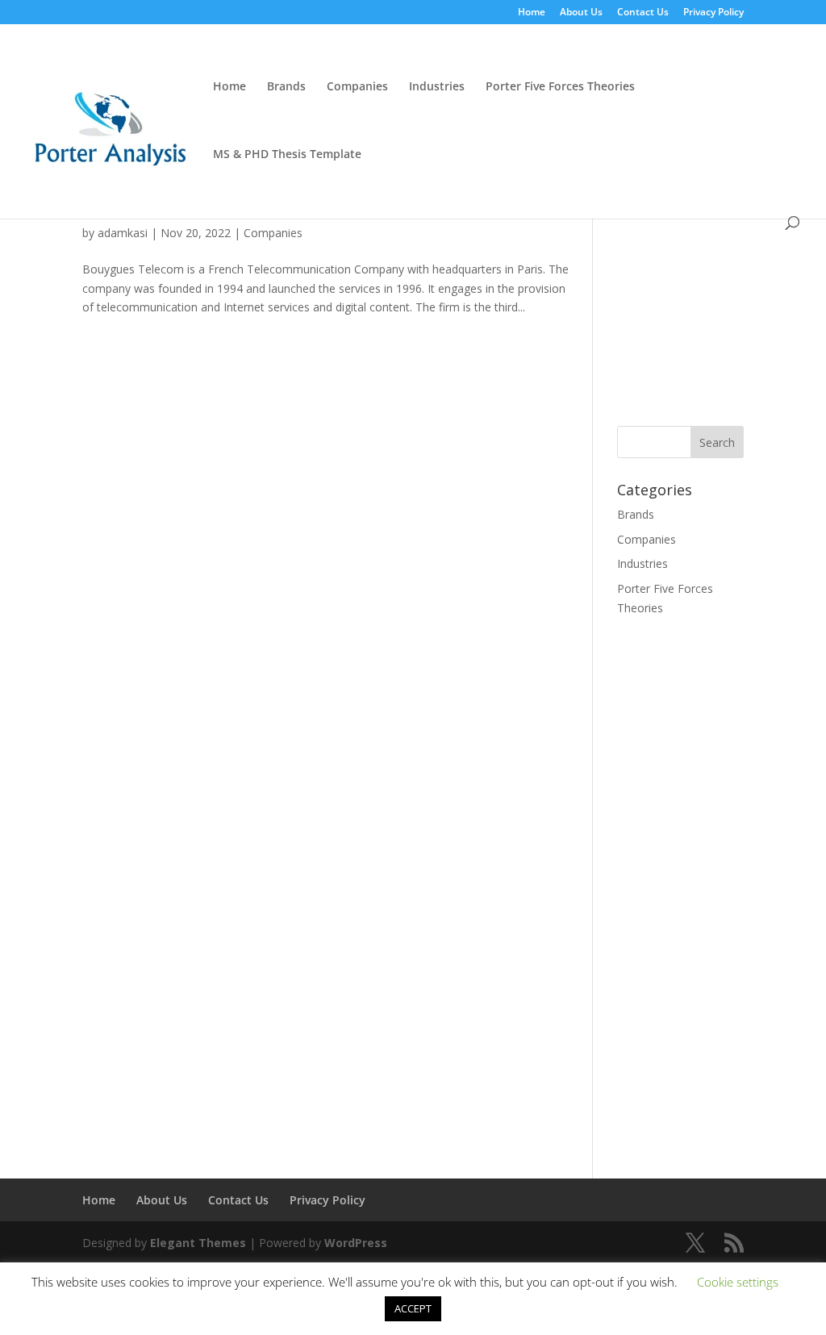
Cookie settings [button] (737, 1282)
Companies (357, 87)
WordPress (355, 1242)
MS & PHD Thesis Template (287, 154)
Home (531, 13)
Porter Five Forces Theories (560, 87)
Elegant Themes (198, 1242)
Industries (437, 87)
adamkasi (123, 232)
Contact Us (643, 13)
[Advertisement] (721, 295)
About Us (581, 13)
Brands (286, 87)
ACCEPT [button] (413, 1308)
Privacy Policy (713, 13)
